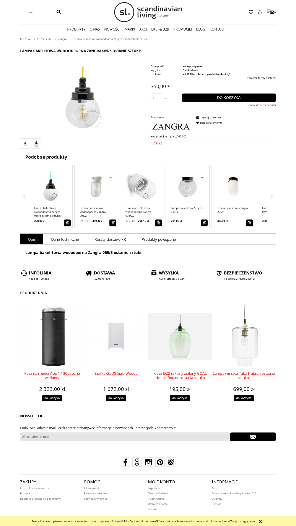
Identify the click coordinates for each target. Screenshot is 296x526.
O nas (215, 488)
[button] (24, 196)
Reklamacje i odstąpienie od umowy (40, 498)
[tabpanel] (148, 252)
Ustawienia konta (158, 503)
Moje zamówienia (158, 493)
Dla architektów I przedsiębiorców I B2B (234, 493)
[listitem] (51, 196)
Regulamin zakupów (95, 493)
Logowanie (260, 12)
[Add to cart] (67, 222)
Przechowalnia (156, 498)
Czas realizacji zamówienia (34, 488)
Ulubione (251, 12)
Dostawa (25, 493)
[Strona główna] (148, 12)
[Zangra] (171, 127)
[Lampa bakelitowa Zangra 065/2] (25, 143)
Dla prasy (217, 498)
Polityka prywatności (95, 498)
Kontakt (152, 509)
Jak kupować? (91, 488)
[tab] (31, 239)
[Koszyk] (271, 12)
